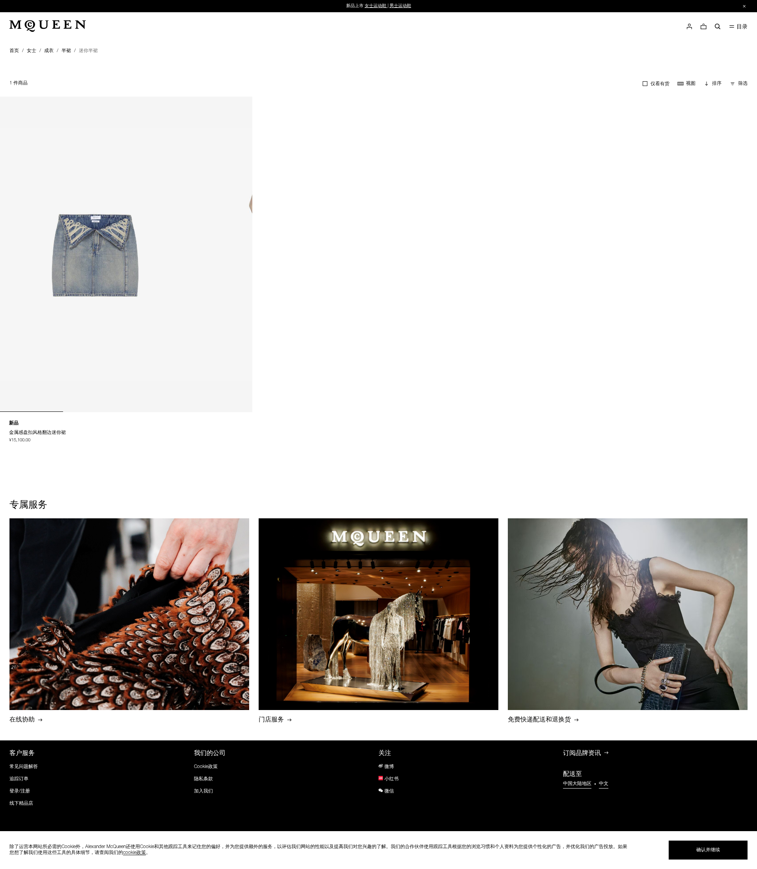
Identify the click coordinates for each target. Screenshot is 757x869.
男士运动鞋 (400, 6)
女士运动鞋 (375, 6)
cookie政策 (134, 852)
